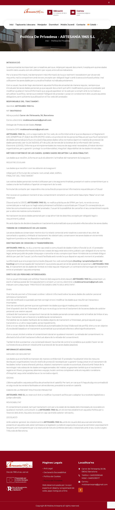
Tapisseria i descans (25, 24)
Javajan (68, 485)
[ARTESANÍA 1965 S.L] (34, 11)
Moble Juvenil (67, 24)
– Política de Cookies (51, 476)
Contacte (80, 24)
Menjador (42, 24)
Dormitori (54, 24)
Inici (11, 24)
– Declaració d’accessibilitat (54, 472)
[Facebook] (109, 2)
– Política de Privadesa (52, 480)
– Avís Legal (47, 468)
